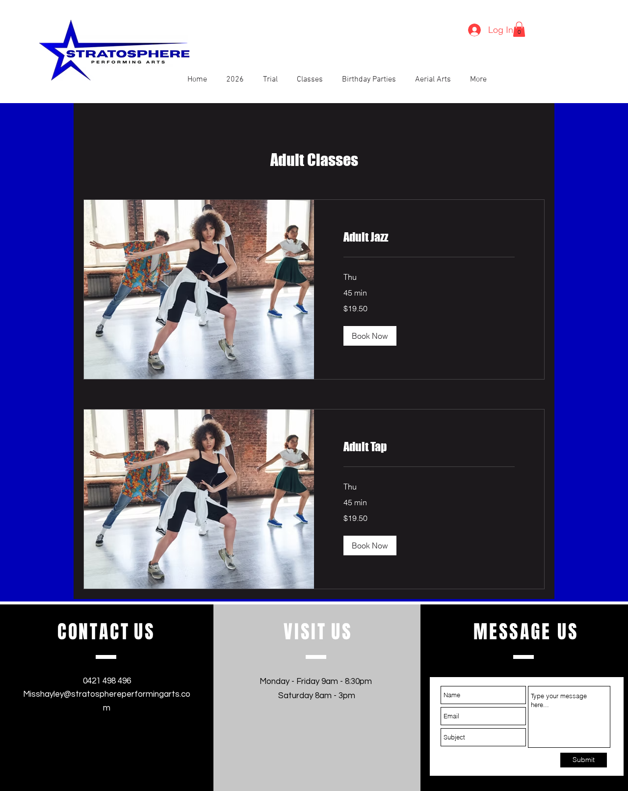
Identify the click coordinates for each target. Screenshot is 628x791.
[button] (519, 29)
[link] (429, 237)
